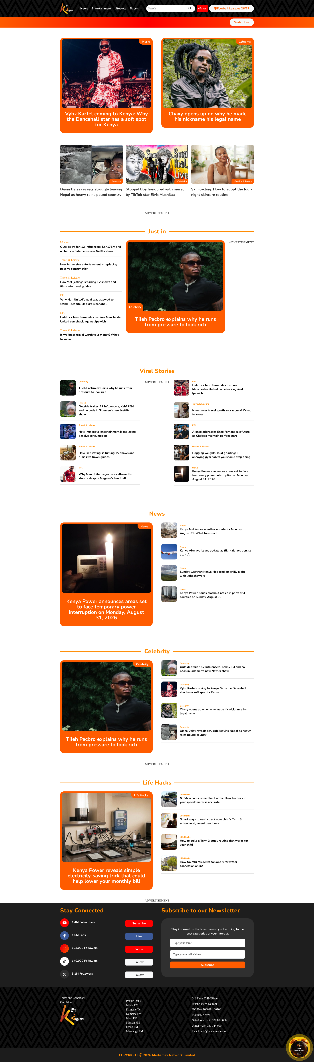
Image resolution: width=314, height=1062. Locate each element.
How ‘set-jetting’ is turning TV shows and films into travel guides (106, 455)
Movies (64, 242)
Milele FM (132, 1005)
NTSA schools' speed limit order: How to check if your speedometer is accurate (213, 800)
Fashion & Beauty (243, 181)
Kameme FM (133, 1014)
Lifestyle (120, 9)
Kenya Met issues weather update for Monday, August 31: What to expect (211, 531)
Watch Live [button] (241, 22)
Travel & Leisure (70, 260)
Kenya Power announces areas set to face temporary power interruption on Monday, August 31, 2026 (220, 475)
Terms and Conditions (72, 998)
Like (139, 936)
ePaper (202, 9)
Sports (134, 9)
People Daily (133, 1001)
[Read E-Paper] (299, 1047)
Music (146, 42)
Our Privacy (67, 1002)
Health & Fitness (201, 446)
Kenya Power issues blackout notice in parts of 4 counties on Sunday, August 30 (212, 595)
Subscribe (207, 965)
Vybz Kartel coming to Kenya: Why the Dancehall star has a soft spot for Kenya (106, 119)
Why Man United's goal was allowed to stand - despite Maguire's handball (105, 476)
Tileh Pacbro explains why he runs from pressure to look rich (175, 322)
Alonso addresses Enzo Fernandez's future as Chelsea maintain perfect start (221, 434)
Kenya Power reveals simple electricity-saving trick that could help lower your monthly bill (106, 876)
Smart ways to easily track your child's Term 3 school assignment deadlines (211, 821)
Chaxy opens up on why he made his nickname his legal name (208, 116)
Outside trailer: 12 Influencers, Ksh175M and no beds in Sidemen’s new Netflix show (106, 410)
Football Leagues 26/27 (233, 9)
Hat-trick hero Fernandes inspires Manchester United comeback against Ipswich (217, 389)
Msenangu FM (134, 1031)
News (84, 9)
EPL (62, 295)
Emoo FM (132, 1027)
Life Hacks (141, 795)
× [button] (310, 1037)
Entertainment (101, 9)
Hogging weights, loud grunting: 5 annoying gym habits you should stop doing (221, 455)
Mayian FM (133, 1023)
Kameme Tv (133, 1010)
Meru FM (131, 1018)
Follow (139, 949)
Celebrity (245, 42)
